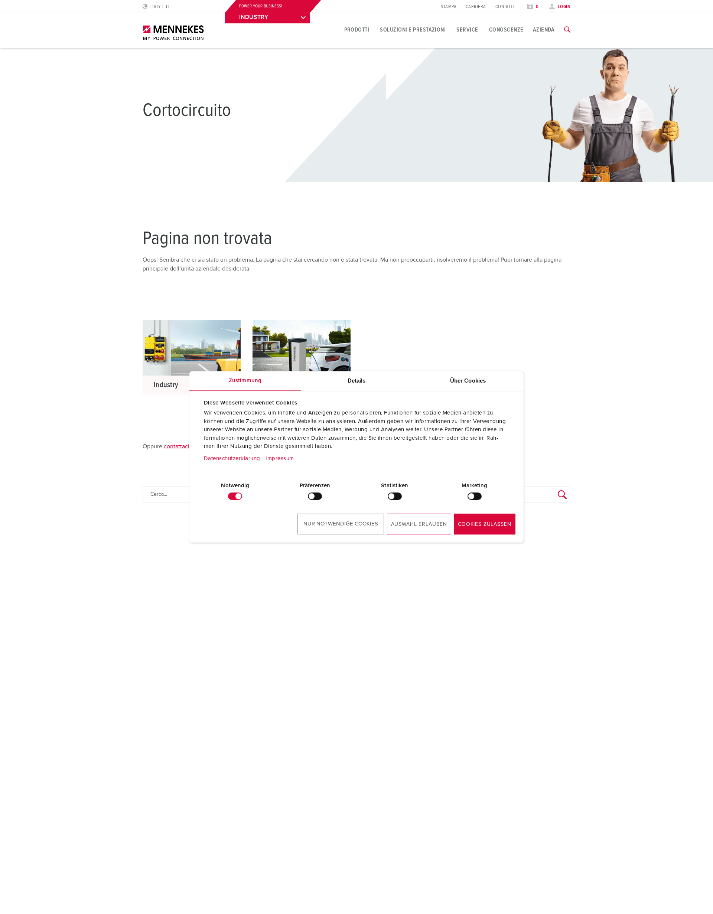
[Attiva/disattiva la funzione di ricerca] (567, 30)
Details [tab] (357, 380)
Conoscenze (506, 30)
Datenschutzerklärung (232, 458)
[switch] (315, 496)
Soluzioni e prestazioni (413, 30)
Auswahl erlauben (419, 524)
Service (467, 30)
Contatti (505, 6)
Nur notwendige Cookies (340, 524)
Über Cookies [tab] (468, 380)
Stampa (448, 6)
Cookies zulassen (484, 524)
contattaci (176, 446)
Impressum (280, 458)
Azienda (544, 30)
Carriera (476, 6)
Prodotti (356, 30)
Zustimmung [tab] (245, 380)
